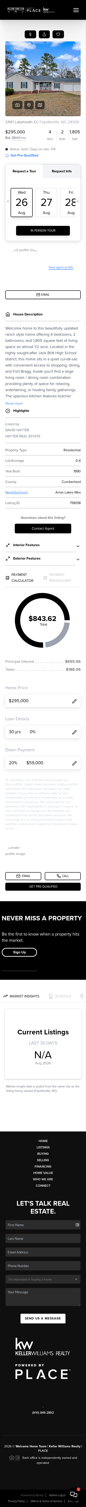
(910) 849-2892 (43, 1413)
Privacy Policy (16, 1501)
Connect (43, 1186)
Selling (43, 1160)
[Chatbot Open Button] (74, 1495)
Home (43, 1141)
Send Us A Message (43, 1318)
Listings (43, 1147)
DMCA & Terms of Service (46, 1501)
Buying (43, 1154)
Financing (43, 1166)
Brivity (39, 1495)
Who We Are (43, 1179)
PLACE (43, 1451)
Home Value (43, 1173)
